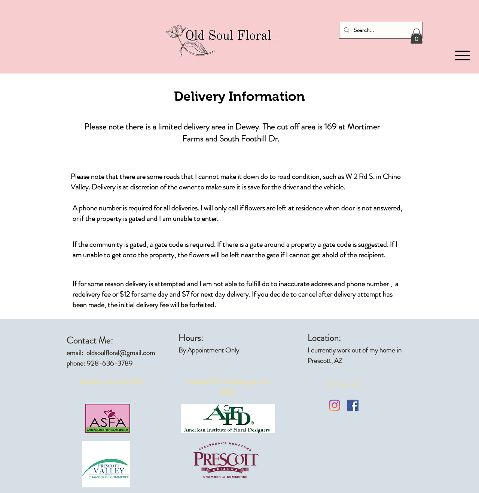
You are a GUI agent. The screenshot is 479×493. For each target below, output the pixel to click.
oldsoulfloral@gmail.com (120, 353)
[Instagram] (334, 405)
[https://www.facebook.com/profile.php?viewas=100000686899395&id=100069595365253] (353, 405)
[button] (416, 36)
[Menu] (462, 55)
